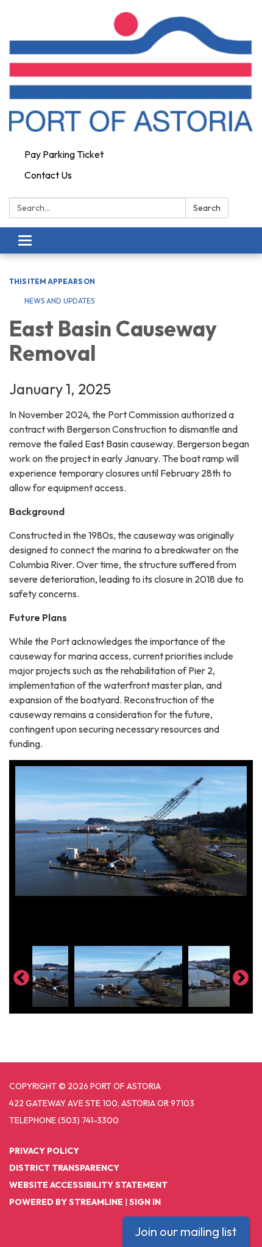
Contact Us (48, 175)
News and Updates (59, 300)
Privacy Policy (44, 1150)
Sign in (145, 1201)
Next (241, 978)
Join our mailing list (186, 1231)
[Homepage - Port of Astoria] (131, 72)
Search (207, 207)
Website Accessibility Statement (88, 1184)
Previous (21, 978)
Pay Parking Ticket (64, 154)
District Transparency (64, 1167)
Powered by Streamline (66, 1201)
